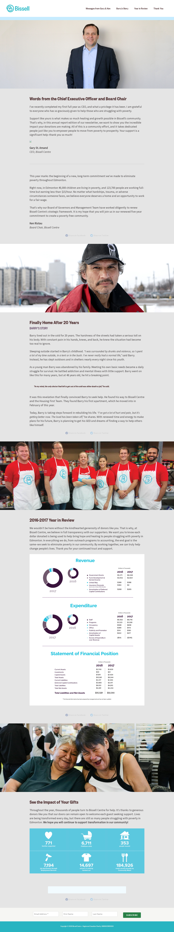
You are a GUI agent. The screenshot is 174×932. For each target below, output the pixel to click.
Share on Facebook (77, 235)
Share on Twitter (101, 235)
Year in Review (141, 8)
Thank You (158, 8)
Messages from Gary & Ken (98, 8)
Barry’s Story (122, 8)
